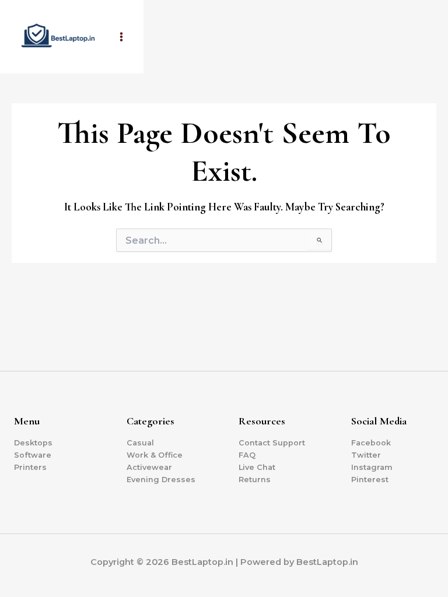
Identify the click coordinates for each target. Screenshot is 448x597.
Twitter (366, 455)
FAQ (247, 455)
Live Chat (257, 467)
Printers (30, 467)
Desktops (33, 442)
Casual (140, 442)
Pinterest (369, 479)
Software (32, 455)
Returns (255, 479)
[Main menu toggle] (121, 36)
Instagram (372, 467)
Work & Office (155, 455)
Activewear (149, 467)
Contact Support (272, 442)
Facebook (371, 442)
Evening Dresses (161, 479)
